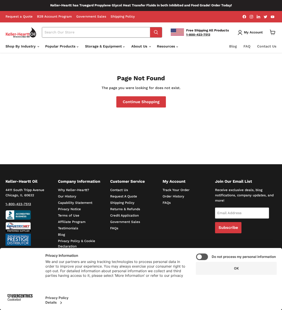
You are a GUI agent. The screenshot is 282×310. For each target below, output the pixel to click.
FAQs (114, 228)
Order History (173, 196)
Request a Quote (19, 16)
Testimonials (68, 228)
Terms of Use (68, 215)
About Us (139, 46)
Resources (166, 46)
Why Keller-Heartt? (73, 190)
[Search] (156, 32)
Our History (67, 196)
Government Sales (91, 16)
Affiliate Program (71, 222)
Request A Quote (123, 196)
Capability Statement (75, 203)
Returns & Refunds (125, 209)
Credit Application (124, 215)
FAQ (246, 46)
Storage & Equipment (104, 46)
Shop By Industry (21, 46)
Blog (233, 46)
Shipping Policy (123, 16)
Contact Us (266, 46)
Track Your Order (176, 190)
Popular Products (61, 46)
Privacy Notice (69, 209)
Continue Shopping (141, 101)
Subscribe (228, 227)
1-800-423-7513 (18, 204)
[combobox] (96, 32)
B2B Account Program (54, 16)
